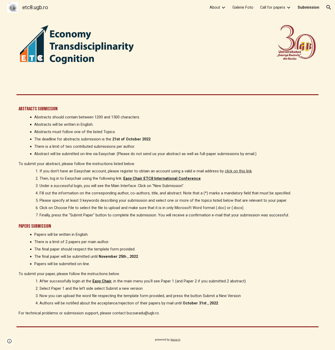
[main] (167, 210)
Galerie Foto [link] (242, 7)
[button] (328, 7)
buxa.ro (175, 339)
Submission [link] (308, 7)
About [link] (215, 7)
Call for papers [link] (272, 7)
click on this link (238, 171)
